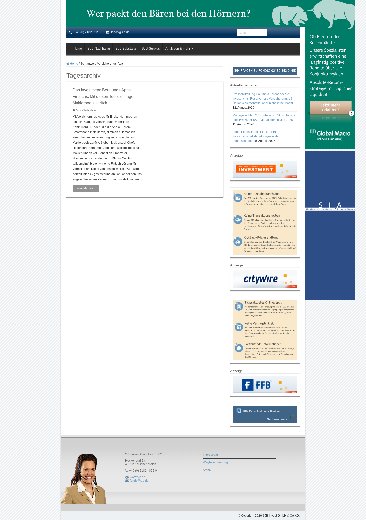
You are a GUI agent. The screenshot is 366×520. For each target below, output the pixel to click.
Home (77, 48)
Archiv (207, 470)
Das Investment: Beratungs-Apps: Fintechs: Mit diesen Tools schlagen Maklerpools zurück (104, 96)
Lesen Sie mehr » (86, 188)
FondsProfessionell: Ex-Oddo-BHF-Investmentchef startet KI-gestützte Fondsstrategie (256, 136)
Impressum (210, 454)
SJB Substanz (125, 48)
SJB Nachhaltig (98, 48)
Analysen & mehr (177, 48)
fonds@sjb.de (139, 480)
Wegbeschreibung (215, 462)
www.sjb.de (137, 477)
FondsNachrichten (86, 110)
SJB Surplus (151, 48)
